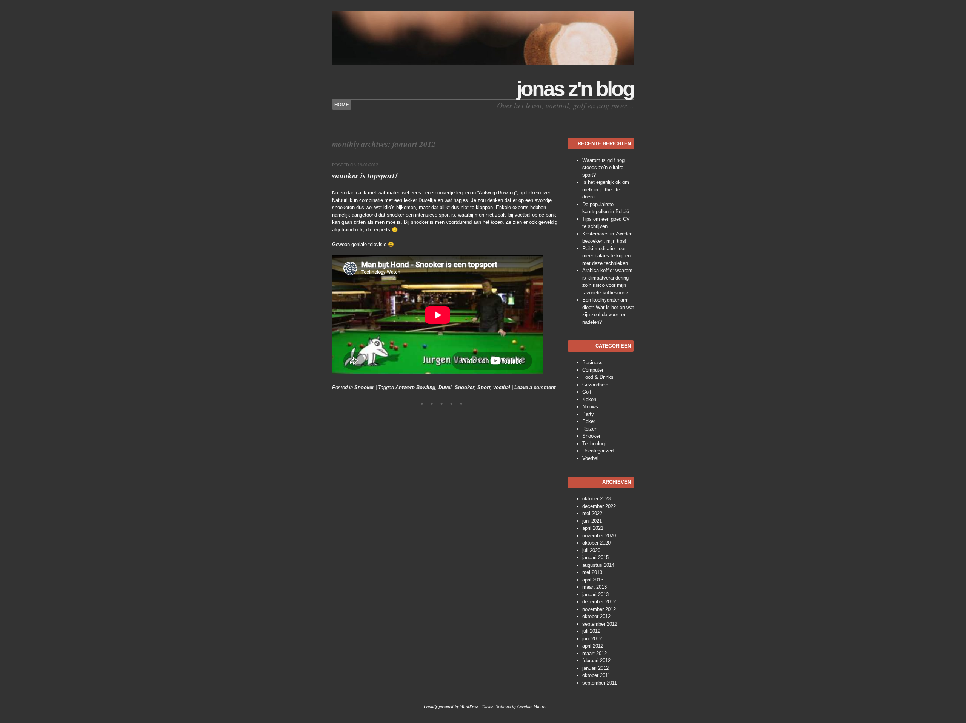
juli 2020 (591, 550)
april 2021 (592, 528)
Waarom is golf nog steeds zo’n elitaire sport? (603, 167)
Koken (589, 399)
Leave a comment (534, 387)
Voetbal (590, 458)
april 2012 (592, 646)
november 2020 (599, 535)
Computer (592, 370)
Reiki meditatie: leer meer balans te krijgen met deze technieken (606, 256)
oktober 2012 (596, 616)
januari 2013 (595, 594)
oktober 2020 (596, 543)
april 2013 (592, 580)
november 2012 (599, 609)
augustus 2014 (598, 565)
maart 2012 (594, 653)
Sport (483, 387)
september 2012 (599, 624)
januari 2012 (595, 668)
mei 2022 (592, 513)
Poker (588, 421)
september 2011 (599, 683)
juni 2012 (592, 638)
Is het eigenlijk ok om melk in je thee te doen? (605, 189)
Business (592, 362)
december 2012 (599, 602)
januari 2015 (595, 557)
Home (341, 105)
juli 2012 (591, 631)
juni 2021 (592, 521)
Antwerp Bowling (415, 387)
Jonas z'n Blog (575, 88)
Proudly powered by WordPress (451, 706)
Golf (586, 392)
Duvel (445, 387)
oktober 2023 (596, 498)
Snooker (364, 387)
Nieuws (590, 406)
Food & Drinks (598, 377)
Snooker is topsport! (365, 175)
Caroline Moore (531, 706)
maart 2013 (594, 587)
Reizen (589, 429)
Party (588, 414)
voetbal (501, 387)
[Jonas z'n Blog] (483, 63)
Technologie (595, 443)
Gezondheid (595, 385)
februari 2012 (596, 660)
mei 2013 (592, 572)
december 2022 (599, 506)
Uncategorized (598, 451)
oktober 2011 (596, 675)
